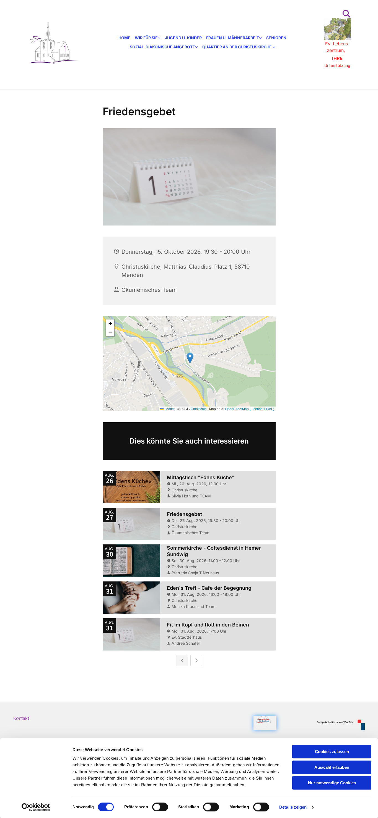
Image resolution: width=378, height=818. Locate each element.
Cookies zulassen (332, 751)
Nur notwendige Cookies (332, 782)
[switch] (160, 807)
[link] (148, 38)
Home (124, 37)
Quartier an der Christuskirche (237, 46)
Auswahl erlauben (331, 767)
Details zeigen (293, 807)
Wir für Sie (146, 37)
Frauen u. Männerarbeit (232, 37)
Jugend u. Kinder (183, 37)
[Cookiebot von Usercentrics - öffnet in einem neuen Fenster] (36, 807)
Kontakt (21, 718)
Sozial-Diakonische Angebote (162, 46)
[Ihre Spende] (337, 29)
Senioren (276, 37)
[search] (346, 13)
